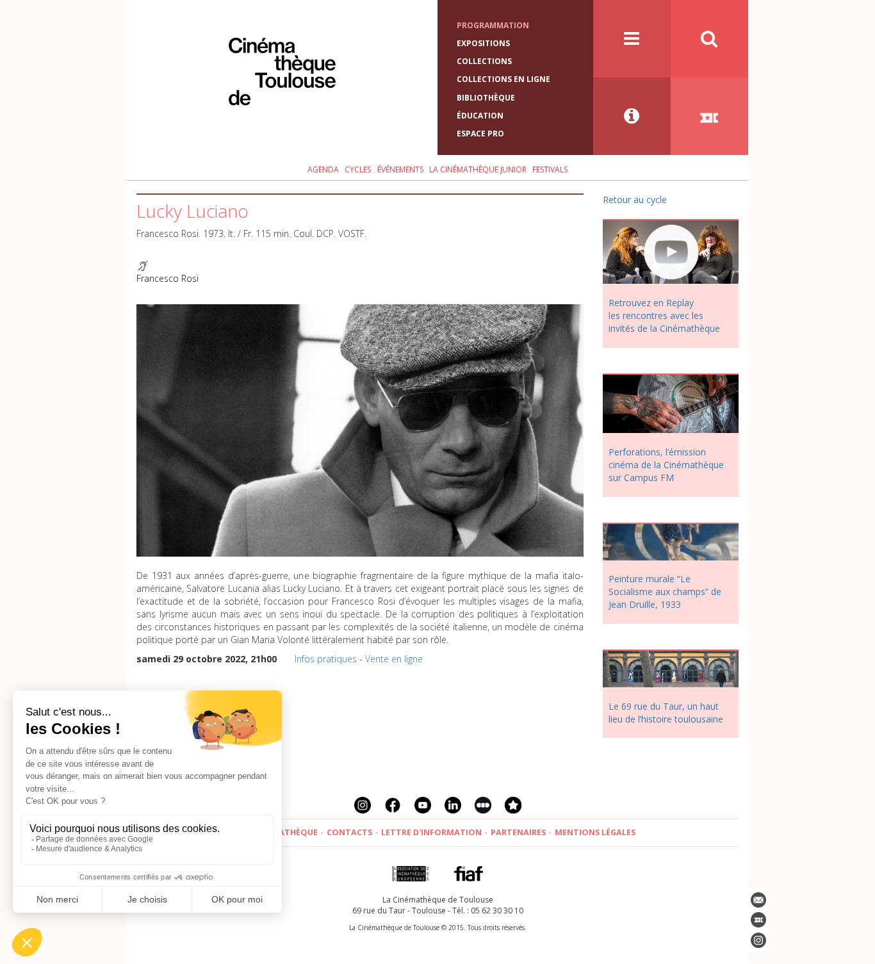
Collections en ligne (503, 79)
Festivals (550, 169)
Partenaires (518, 832)
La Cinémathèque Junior (478, 169)
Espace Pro (480, 133)
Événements (400, 169)
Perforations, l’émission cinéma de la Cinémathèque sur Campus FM (666, 465)
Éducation (480, 115)
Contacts (349, 832)
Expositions (483, 43)
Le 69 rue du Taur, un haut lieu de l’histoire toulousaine (666, 712)
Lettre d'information (431, 832)
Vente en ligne (394, 659)
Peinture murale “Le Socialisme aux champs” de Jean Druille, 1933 (665, 591)
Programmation (493, 25)
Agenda (323, 169)
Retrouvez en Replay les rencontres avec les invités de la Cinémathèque (664, 315)
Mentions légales (595, 832)
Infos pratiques (326, 659)
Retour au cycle (635, 199)
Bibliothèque (486, 97)
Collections (484, 61)
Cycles (358, 169)
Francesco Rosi (167, 278)
